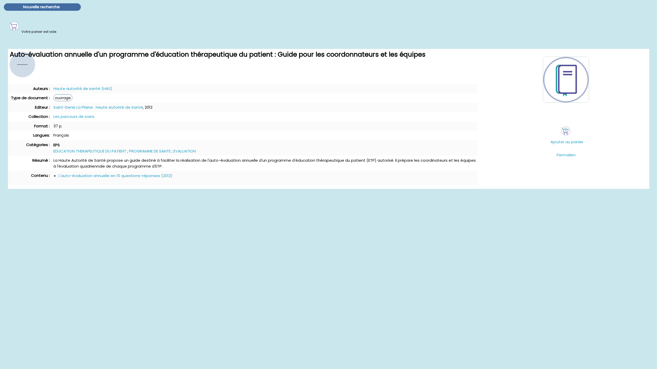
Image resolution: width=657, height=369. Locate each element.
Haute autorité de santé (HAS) (82, 88)
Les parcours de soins (73, 116)
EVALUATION (184, 151)
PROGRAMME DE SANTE (150, 151)
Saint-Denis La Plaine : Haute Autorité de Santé (98, 107)
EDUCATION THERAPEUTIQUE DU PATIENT (89, 151)
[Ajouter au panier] (566, 131)
